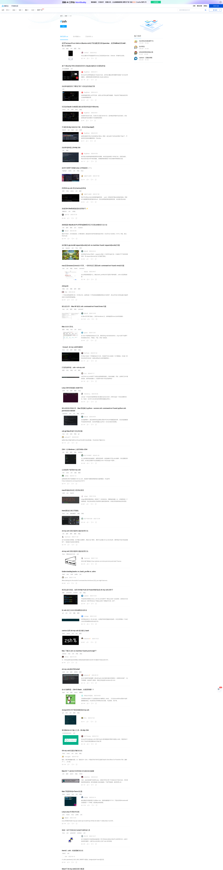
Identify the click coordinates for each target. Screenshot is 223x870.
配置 (75, 48)
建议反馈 (199, 6)
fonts (63, 753)
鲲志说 (86, 271)
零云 (85, 718)
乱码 (71, 434)
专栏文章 (64, 36)
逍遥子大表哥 (87, 176)
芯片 (75, 227)
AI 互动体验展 (65, 68)
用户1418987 (87, 455)
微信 (67, 48)
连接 (75, 472)
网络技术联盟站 (88, 695)
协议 (81, 653)
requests (68, 248)
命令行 (79, 329)
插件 (63, 191)
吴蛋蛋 (86, 797)
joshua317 (68, 437)
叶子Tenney (87, 736)
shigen (86, 496)
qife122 (67, 214)
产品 (76, 248)
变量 (71, 289)
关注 (63, 26)
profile (76, 574)
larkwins (86, 675)
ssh (69, 130)
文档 (194, 6)
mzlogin (86, 616)
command (81, 268)
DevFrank (86, 353)
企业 (63, 48)
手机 (79, 48)
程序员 (75, 672)
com (67, 712)
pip (63, 248)
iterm (63, 794)
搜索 (205, 10)
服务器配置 (73, 513)
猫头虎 (66, 231)
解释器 (81, 692)
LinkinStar (87, 777)
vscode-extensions (66, 733)
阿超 (66, 292)
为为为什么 (87, 394)
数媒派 (66, 818)
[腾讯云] (5, 6)
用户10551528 (88, 518)
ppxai (66, 577)
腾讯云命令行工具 (71, 554)
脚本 (71, 533)
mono (68, 753)
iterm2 (63, 109)
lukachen (86, 638)
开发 (77, 653)
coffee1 (86, 52)
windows (80, 452)
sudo (67, 472)
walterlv (86, 596)
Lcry (85, 373)
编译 (80, 191)
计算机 (73, 211)
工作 (70, 613)
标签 (66, 16)
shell (72, 109)
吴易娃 (66, 476)
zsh (71, 48)
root (63, 472)
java (63, 814)
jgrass (86, 332)
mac (63, 268)
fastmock (67, 537)
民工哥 (86, 836)
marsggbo (68, 756)
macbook (80, 227)
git (78, 434)
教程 (71, 227)
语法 (67, 370)
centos (72, 191)
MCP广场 (39, 10)
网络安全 (64, 211)
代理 (80, 248)
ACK (66, 856)
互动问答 (89, 36)
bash (76, 109)
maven (75, 268)
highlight (64, 170)
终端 (81, 109)
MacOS (64, 130)
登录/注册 (216, 6)
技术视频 (76, 36)
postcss (64, 653)
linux (82, 170)
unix (68, 574)
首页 (3, 10)
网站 (63, 592)
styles (69, 170)
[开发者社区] (14, 6)
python (82, 413)
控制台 (205, 6)
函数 (74, 613)
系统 (78, 413)
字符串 (80, 774)
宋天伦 (66, 657)
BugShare (87, 72)
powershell (68, 592)
